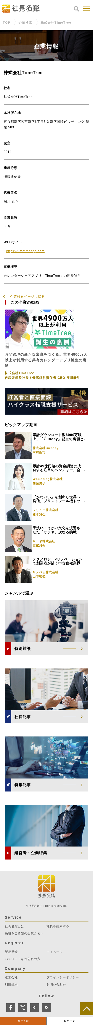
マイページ (54, 951)
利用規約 (11, 984)
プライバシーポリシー (62, 977)
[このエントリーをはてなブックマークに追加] (34, 1007)
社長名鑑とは (14, 926)
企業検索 (25, 22)
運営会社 (11, 977)
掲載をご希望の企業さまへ (24, 933)
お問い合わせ (56, 984)
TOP (6, 22)
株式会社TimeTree (56, 22)
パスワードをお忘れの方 (22, 958)
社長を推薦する (57, 926)
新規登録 (23, 1020)
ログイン (69, 1020)
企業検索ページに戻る (27, 296)
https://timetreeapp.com (25, 251)
